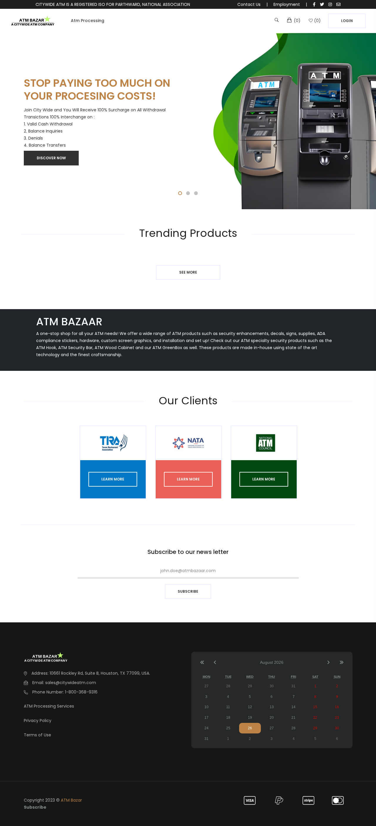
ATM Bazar (71, 800)
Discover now (51, 157)
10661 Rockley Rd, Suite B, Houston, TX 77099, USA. (100, 673)
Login (347, 20)
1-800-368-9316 (81, 692)
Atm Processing (87, 21)
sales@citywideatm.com (70, 683)
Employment (286, 4)
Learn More (112, 479)
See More (188, 272)
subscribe (188, 591)
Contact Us (249, 4)
